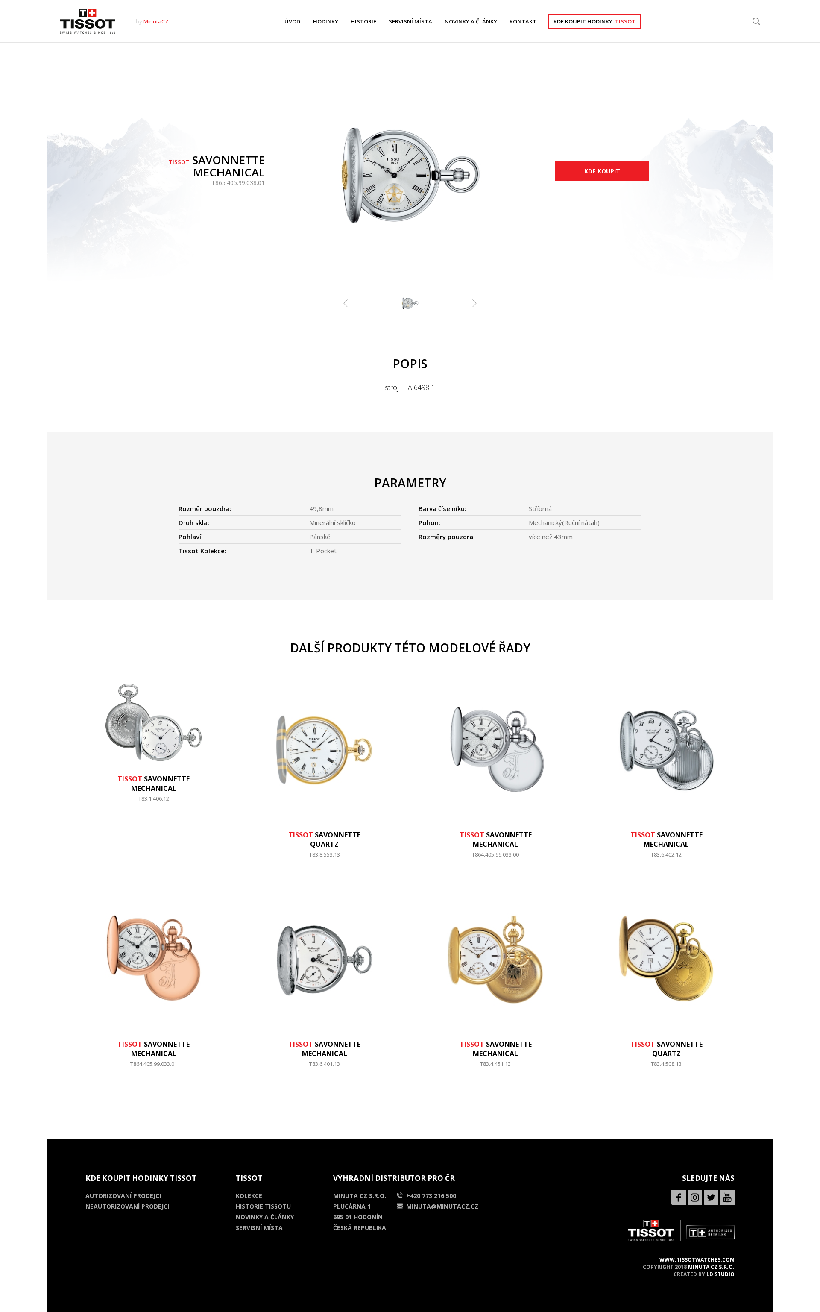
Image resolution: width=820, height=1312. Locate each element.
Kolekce (249, 1196)
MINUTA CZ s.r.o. (711, 1267)
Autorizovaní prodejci (123, 1196)
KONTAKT (523, 21)
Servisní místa (259, 1228)
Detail (153, 803)
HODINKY (325, 21)
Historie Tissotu (263, 1206)
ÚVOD (292, 21)
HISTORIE (363, 21)
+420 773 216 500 (431, 1196)
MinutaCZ (156, 21)
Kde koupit (602, 171)
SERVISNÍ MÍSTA (410, 21)
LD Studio (720, 1274)
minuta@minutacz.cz (442, 1206)
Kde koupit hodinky (595, 21)
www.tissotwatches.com (697, 1259)
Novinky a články (265, 1217)
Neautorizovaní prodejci (127, 1206)
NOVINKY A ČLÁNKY (471, 21)
